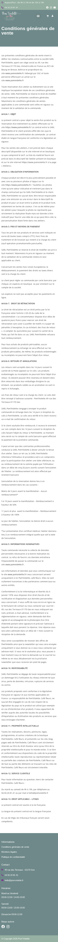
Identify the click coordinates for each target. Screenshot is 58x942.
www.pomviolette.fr (14, 73)
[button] (38, 16)
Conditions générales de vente (15, 847)
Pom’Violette (24, 938)
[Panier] (48, 16)
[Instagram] (51, 7)
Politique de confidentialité (13, 857)
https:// (8, 127)
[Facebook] (47, 7)
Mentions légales (9, 852)
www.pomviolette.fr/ (17, 574)
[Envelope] (54, 7)
